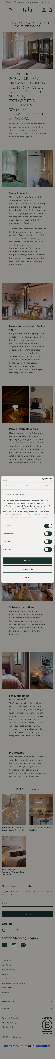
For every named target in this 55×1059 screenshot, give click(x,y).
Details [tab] (27, 486)
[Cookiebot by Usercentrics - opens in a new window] (40, 479)
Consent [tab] (10, 486)
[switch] (48, 534)
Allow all (27, 561)
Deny (27, 577)
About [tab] (45, 486)
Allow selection (27, 569)
